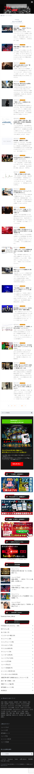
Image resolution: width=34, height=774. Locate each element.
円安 (7, 713)
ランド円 (8, 711)
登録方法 (3, 715)
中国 (23, 711)
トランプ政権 (11, 707)
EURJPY (16, 702)
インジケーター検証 (8, 635)
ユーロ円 (3, 711)
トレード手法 (5, 664)
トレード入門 (6, 661)
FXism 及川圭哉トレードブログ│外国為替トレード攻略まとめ (19, 764)
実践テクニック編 (7, 684)
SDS (29, 702)
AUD (2, 702)
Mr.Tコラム (5, 629)
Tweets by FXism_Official (8, 616)
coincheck (11, 702)
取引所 (17, 713)
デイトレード (6, 651)
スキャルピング (6, 645)
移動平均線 (8, 715)
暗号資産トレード (7, 687)
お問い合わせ (23, 759)
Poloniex (25, 702)
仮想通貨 (3, 713)
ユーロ (31, 709)
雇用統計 (29, 715)
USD (2, 703)
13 (22, 405)
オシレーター (4, 705)
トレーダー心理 (6, 655)
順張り (2, 716)
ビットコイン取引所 (8, 671)
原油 (14, 713)
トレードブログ (15, 577)
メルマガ (3, 759)
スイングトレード (7, 642)
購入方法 (21, 715)
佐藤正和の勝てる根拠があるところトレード (14, 677)
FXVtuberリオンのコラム (10, 625)
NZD (20, 702)
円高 (10, 713)
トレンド (17, 707)
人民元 (26, 711)
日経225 (27, 713)
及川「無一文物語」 (8, 680)
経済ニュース (15, 715)
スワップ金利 (18, 705)
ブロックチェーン (17, 709)
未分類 (4, 690)
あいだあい (5, 632)
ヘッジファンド (25, 709)
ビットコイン (27, 707)
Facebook (10, 759)
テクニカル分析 (6, 648)
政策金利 (22, 713)
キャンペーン (15, 569)
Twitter (16, 759)
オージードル (11, 705)
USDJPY (6, 703)
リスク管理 (13, 711)
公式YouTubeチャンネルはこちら (17, 559)
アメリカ (18, 703)
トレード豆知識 (6, 668)
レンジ (19, 711)
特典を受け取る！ (17, 464)
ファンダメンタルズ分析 (9, 674)
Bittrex (6, 702)
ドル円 (21, 707)
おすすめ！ (12, 703)
